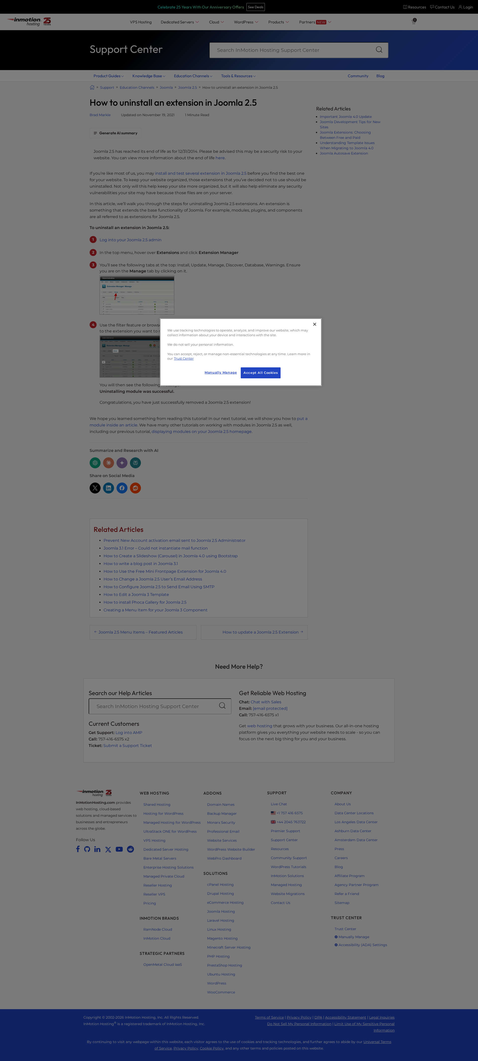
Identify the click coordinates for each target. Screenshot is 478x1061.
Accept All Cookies (260, 373)
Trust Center (184, 358)
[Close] (314, 324)
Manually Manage (221, 372)
